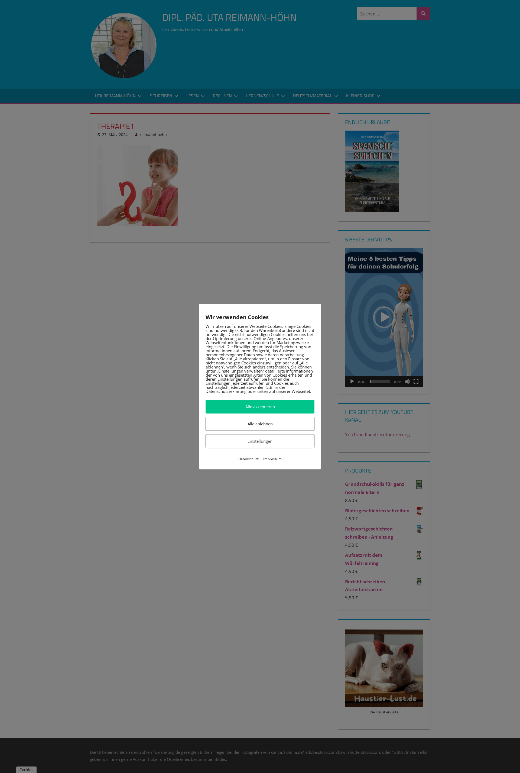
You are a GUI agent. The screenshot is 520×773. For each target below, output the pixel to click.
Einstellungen (260, 441)
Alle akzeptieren (260, 406)
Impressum (272, 459)
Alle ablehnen (260, 423)
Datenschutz (248, 459)
